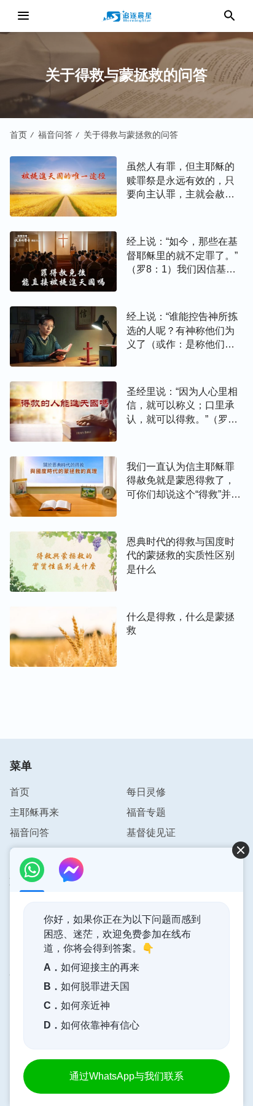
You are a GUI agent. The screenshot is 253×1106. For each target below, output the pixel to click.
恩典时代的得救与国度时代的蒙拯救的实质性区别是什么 (180, 555)
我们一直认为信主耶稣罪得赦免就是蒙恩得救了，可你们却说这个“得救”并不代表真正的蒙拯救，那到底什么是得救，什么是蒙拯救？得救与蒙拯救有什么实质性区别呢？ (183, 481)
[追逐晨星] (126, 16)
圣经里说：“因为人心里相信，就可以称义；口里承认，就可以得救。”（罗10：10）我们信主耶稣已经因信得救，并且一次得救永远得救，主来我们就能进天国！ (182, 406)
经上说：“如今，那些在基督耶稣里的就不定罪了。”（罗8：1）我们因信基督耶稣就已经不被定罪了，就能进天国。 (182, 256)
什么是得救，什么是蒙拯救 (180, 623)
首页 (18, 135)
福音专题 (146, 812)
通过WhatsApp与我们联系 (126, 1076)
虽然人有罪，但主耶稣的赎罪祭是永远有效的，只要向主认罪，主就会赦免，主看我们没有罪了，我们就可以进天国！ (180, 181)
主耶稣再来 (34, 812)
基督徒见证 (151, 832)
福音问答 (55, 135)
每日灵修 (146, 792)
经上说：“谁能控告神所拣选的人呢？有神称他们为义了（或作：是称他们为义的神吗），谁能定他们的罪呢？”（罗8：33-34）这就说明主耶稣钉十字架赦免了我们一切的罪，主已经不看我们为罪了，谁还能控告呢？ (182, 331)
